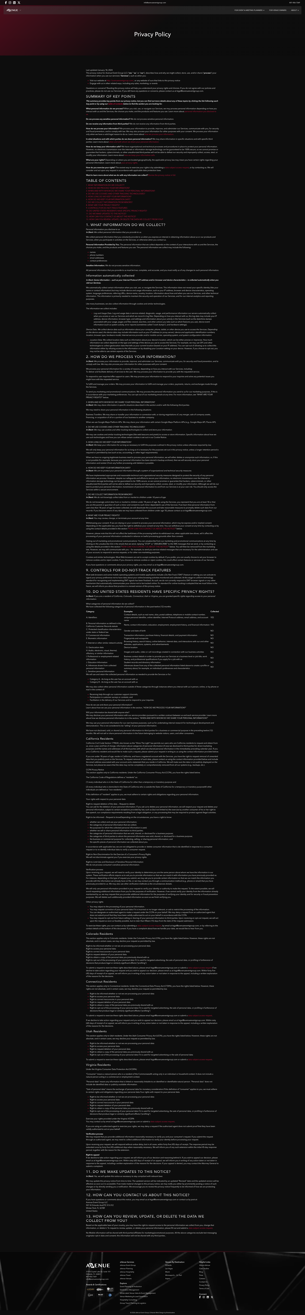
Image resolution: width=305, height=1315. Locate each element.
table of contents (115, 104)
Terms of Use (204, 1288)
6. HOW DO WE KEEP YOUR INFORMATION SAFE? (108, 199)
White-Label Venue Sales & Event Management (137, 1293)
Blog (201, 1272)
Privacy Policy (204, 1285)
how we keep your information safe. (139, 155)
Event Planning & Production (131, 1286)
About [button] (294, 10)
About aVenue (204, 1265)
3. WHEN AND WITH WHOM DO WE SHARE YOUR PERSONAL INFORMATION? (120, 191)
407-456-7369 (294, 3)
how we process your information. (159, 134)
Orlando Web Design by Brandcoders (162, 1312)
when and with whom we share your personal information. (134, 142)
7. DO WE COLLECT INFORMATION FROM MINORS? (109, 202)
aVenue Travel (125, 1275)
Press (201, 1275)
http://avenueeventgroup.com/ (120, 80)
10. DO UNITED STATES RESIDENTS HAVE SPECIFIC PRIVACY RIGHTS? (116, 211)
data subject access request (177, 167)
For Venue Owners (277, 10)
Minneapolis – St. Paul (173, 1275)
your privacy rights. (129, 163)
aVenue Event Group (128, 1265)
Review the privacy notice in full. (162, 175)
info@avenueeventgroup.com (155, 3)
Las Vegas (169, 1268)
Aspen (167, 1278)
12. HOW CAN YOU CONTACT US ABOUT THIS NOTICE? (111, 216)
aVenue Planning (126, 1268)
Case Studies (204, 1268)
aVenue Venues (126, 1278)
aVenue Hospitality (127, 1272)
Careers (202, 1278)
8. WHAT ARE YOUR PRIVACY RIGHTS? (103, 205)
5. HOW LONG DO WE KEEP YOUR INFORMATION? (108, 196)
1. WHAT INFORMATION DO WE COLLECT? (105, 185)
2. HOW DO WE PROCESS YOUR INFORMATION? (108, 188)
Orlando (168, 1265)
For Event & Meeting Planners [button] (248, 10)
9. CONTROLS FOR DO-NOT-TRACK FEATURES (106, 208)
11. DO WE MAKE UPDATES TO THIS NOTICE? (106, 213)
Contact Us (203, 1282)
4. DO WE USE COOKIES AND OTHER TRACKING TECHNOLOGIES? (115, 193)
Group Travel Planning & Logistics (133, 1303)
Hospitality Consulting (128, 1300)
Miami (167, 1272)
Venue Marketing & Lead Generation (134, 1296)
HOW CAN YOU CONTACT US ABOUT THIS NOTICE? (152, 528)
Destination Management (129, 1290)
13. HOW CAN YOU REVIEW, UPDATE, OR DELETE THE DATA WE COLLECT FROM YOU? (124, 219)
